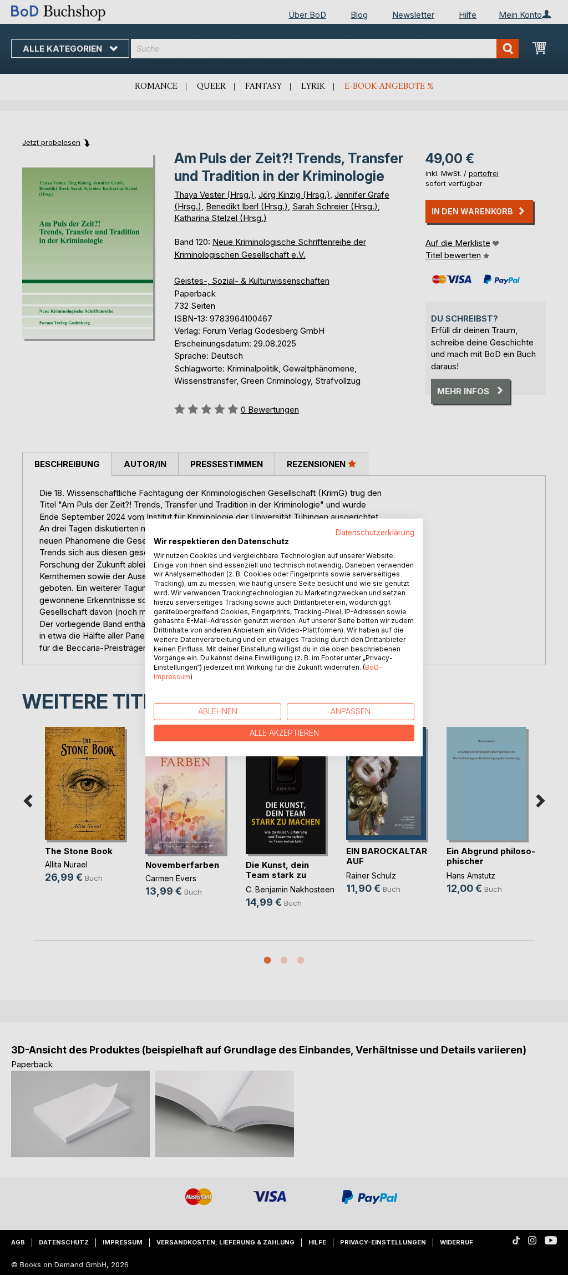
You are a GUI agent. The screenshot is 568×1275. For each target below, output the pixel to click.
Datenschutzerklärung (375, 532)
